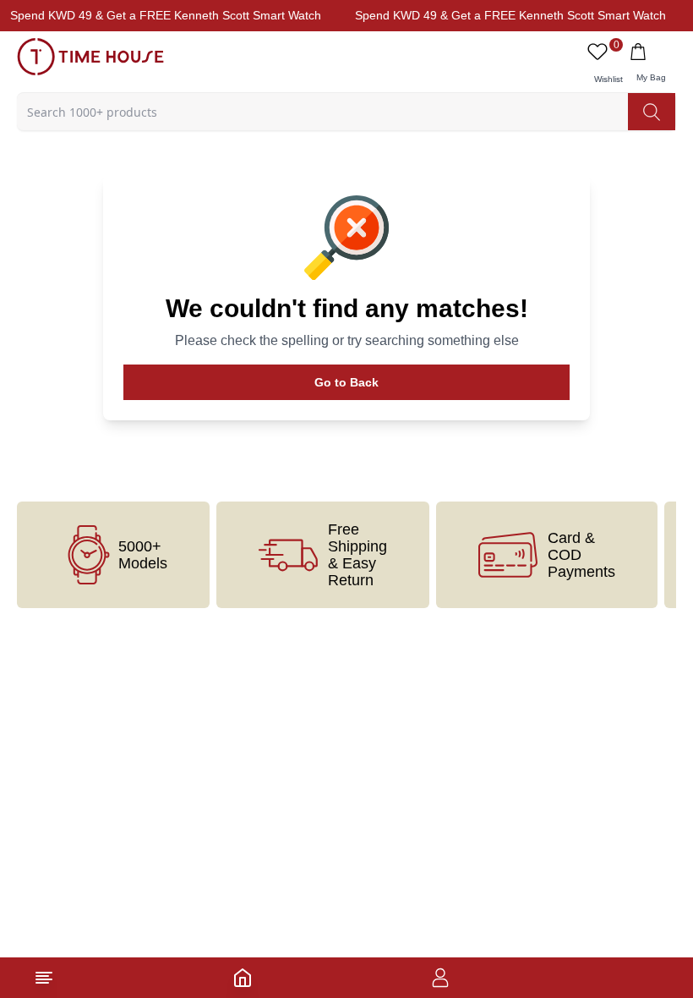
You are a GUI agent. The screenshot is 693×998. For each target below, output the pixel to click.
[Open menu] (44, 978)
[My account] (440, 978)
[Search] (651, 111)
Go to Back (346, 382)
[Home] (242, 978)
